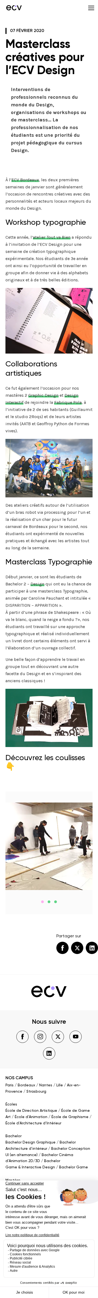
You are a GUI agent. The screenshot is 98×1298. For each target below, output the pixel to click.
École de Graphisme (69, 1117)
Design (37, 584)
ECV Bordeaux (25, 179)
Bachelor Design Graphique (30, 1142)
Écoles (11, 1104)
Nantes (45, 1085)
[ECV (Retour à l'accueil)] (13, 7)
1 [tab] (42, 901)
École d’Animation (31, 1117)
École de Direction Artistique (31, 1111)
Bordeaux (26, 1085)
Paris (9, 1085)
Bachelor (13, 1136)
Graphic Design (43, 395)
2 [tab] (49, 901)
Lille (59, 1085)
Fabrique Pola (68, 402)
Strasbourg (36, 1091)
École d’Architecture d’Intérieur (33, 1123)
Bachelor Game (73, 1167)
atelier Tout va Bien (52, 237)
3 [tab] (55, 901)
